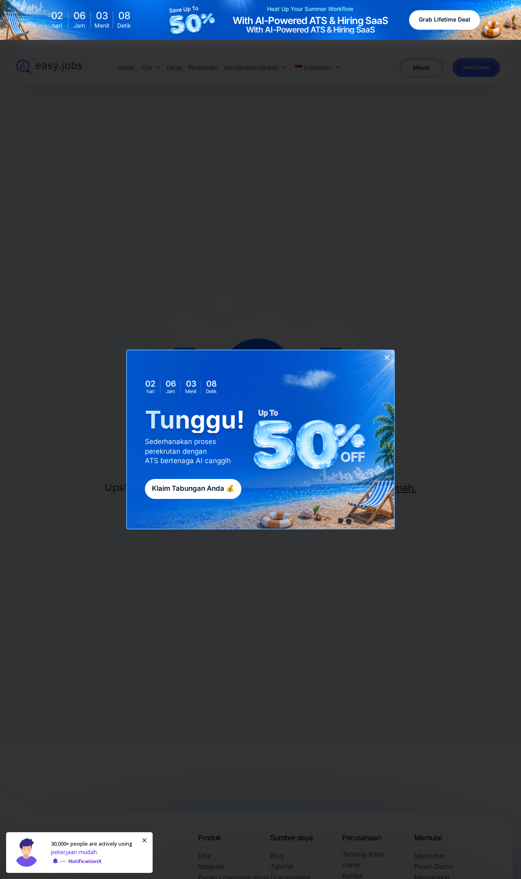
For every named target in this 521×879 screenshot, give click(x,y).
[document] (260, 439)
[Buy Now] (79, 852)
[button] (387, 357)
